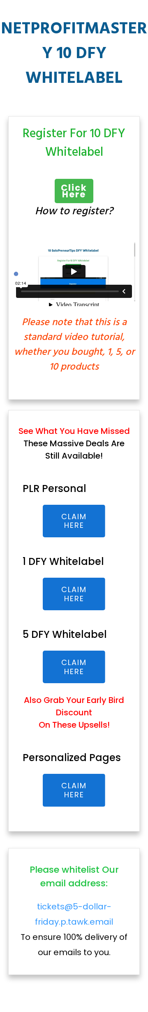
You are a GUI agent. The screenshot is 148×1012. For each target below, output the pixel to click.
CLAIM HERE (74, 521)
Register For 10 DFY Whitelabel (74, 143)
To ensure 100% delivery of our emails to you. (74, 929)
